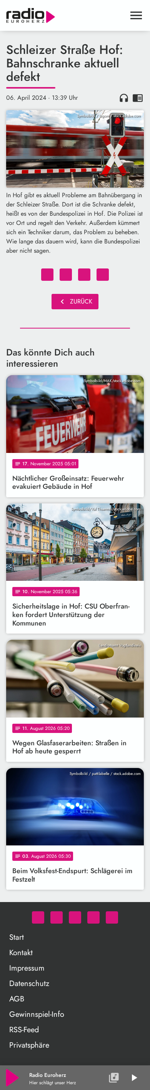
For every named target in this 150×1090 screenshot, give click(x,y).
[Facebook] (56, 917)
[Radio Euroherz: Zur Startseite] (65, 15)
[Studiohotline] (112, 917)
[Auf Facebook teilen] (47, 274)
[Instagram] (75, 917)
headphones (123, 97)
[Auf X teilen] (66, 274)
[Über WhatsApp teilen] (84, 274)
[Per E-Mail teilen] (103, 274)
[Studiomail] (93, 917)
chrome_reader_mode (137, 97)
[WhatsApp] (38, 917)
